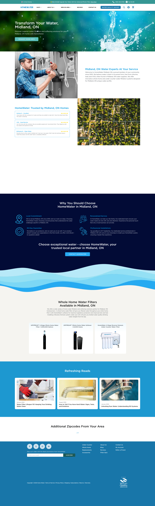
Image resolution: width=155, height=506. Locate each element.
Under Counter (87, 445)
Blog (101, 447)
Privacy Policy (60, 483)
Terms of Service (50, 483)
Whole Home (86, 447)
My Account (120, 447)
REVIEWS (80, 7)
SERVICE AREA (65, 7)
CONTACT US (92, 7)
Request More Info (26, 39)
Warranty (87, 483)
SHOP (38, 7)
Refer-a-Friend (120, 450)
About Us (103, 445)
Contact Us (119, 445)
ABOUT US (50, 7)
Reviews (103, 450)
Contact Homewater (77, 254)
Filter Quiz (103, 452)
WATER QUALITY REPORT (110, 7)
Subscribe (69, 455)
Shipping (67, 483)
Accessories (86, 452)
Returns (81, 483)
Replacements (87, 450)
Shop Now (93, 2)
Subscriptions (74, 483)
